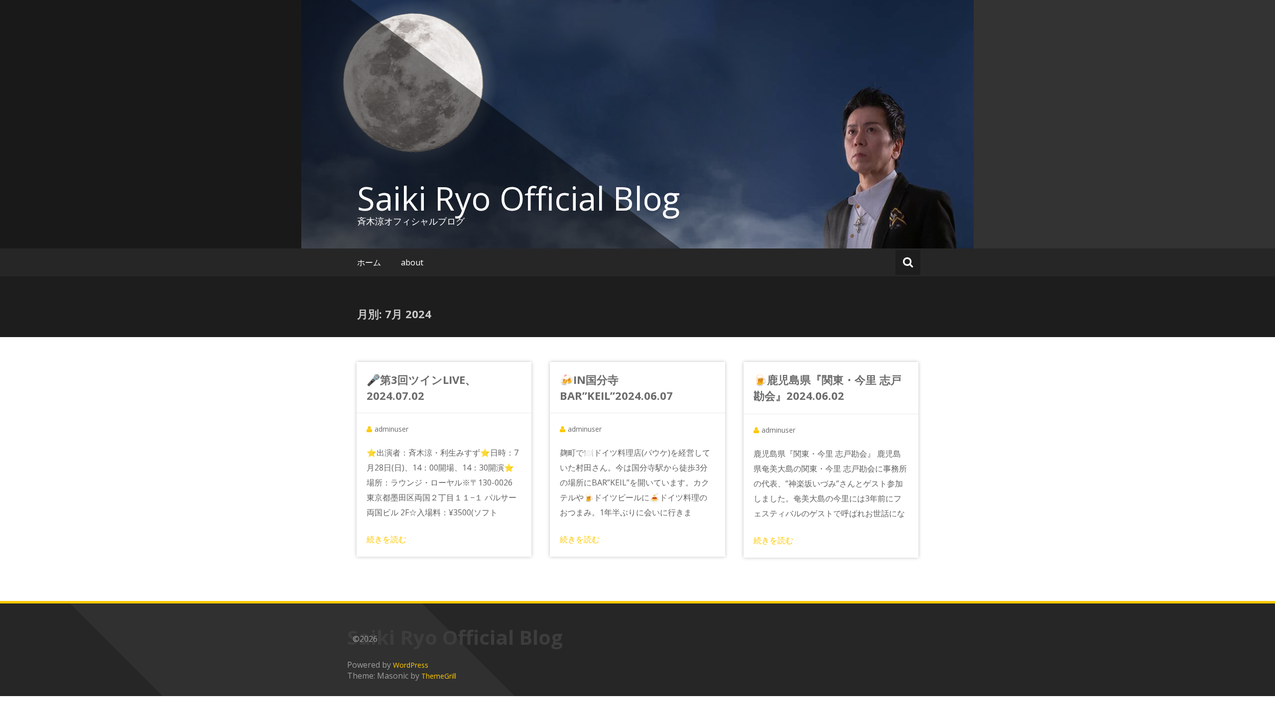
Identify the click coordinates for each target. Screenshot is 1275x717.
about (412, 262)
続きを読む (386, 539)
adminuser (391, 429)
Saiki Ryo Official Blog (518, 198)
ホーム (369, 262)
